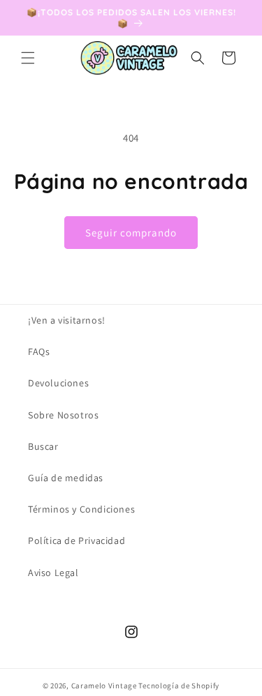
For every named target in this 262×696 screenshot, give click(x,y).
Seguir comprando (131, 232)
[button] (28, 58)
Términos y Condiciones (81, 509)
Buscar (43, 446)
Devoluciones (58, 383)
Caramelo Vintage (104, 685)
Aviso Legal (53, 572)
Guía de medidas (65, 477)
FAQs (39, 351)
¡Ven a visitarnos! (66, 320)
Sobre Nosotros (63, 415)
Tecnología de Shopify (178, 685)
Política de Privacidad (76, 540)
